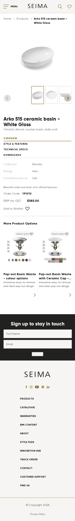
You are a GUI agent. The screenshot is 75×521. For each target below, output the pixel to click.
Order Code (11, 193)
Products (22, 18)
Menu (14, 6)
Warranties (28, 416)
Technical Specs (15, 149)
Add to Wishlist (13, 208)
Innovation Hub (30, 450)
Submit (37, 354)
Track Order (29, 459)
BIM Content (28, 424)
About (24, 433)
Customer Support (33, 476)
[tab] (37, 138)
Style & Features (15, 143)
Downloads (12, 155)
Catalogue (27, 407)
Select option (22, 234)
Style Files (27, 442)
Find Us (25, 485)
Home (7, 18)
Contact (26, 468)
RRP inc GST (12, 200)
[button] (7, 98)
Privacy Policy (37, 514)
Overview (10, 138)
